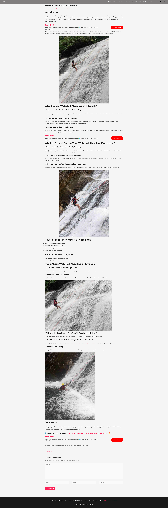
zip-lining (85, 343)
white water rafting (77, 343)
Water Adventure (61, 8)
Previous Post (49, 451)
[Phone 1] (156, 1)
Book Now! (49, 25)
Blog (55, 8)
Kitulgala (58, 426)
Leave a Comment (49, 8)
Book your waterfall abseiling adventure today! (88, 433)
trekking (93, 343)
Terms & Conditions (106, 500)
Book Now (116, 27)
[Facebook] (160, 1)
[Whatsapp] (165, 1)
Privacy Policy (115, 500)
